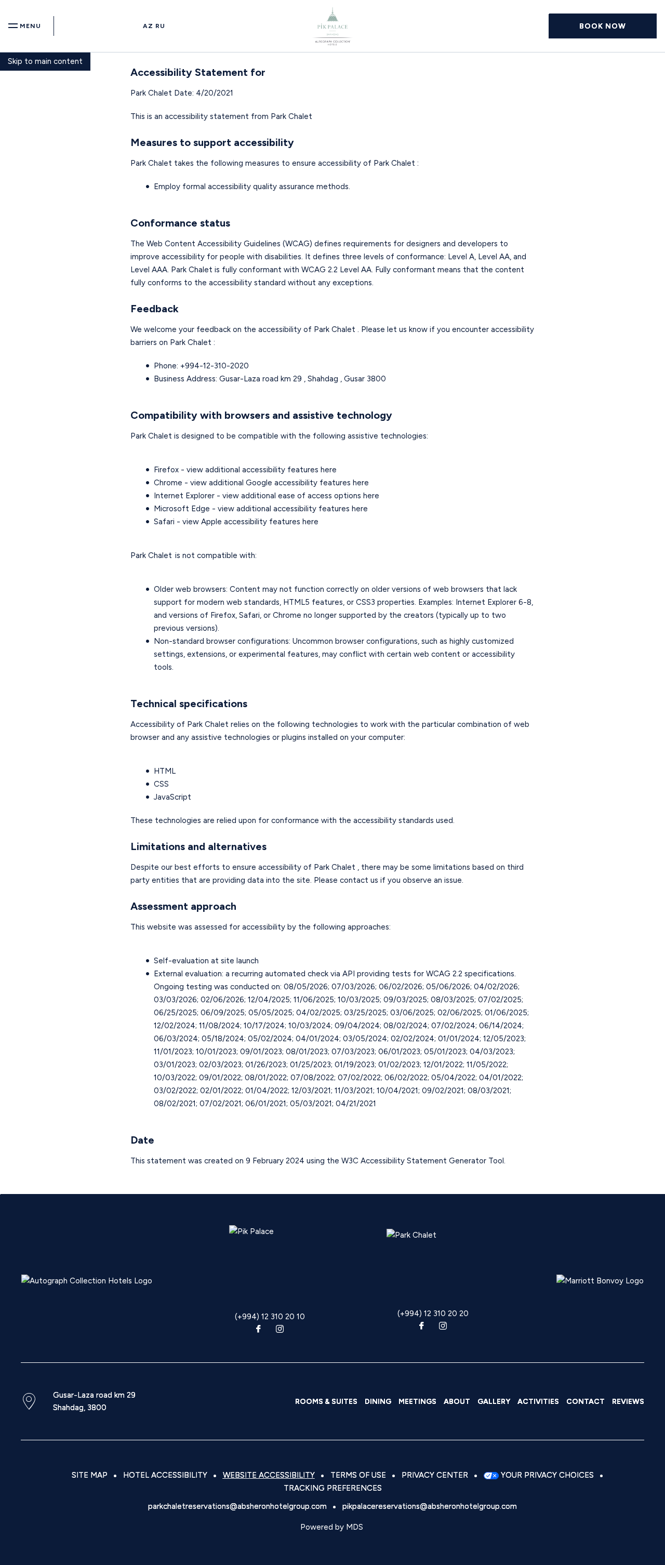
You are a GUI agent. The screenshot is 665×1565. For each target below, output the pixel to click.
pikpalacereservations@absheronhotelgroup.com (429, 1506)
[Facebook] (258, 1329)
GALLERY (493, 1401)
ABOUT (457, 1401)
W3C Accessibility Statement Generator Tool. (423, 1160)
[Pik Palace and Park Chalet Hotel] (333, 26)
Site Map (90, 1475)
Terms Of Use (358, 1475)
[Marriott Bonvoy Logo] (600, 1281)
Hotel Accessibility (165, 1475)
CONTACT (585, 1401)
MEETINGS (417, 1401)
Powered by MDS (331, 1527)
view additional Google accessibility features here (279, 482)
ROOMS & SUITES (326, 1401)
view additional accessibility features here (262, 469)
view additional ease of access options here (300, 495)
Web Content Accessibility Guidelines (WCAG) (230, 243)
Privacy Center (435, 1475)
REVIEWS (628, 1401)
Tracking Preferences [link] (333, 1488)
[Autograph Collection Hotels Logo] (87, 1281)
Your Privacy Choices (546, 1475)
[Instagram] (279, 1329)
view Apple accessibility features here (250, 521)
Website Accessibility (269, 1475)
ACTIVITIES (538, 1401)
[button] (602, 26)
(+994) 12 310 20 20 (433, 1313)
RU (160, 26)
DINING (378, 1401)
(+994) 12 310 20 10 (270, 1316)
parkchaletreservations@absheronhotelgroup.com (237, 1506)
